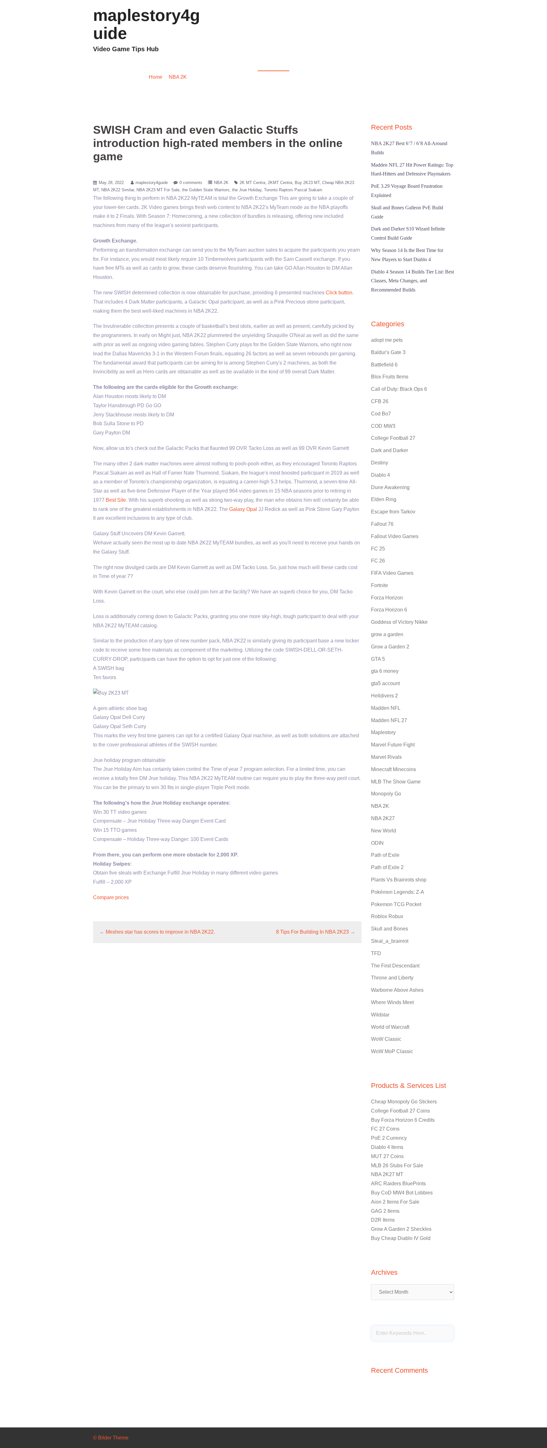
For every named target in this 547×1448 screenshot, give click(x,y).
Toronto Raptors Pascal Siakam (293, 189)
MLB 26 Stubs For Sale (397, 1165)
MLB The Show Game (396, 781)
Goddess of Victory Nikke (399, 622)
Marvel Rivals (386, 757)
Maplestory (383, 732)
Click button (339, 292)
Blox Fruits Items (389, 376)
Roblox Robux (387, 916)
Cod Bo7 (381, 413)
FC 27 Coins (385, 1129)
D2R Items (383, 1220)
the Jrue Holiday (246, 189)
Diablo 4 (325, 33)
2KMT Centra (280, 182)
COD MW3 (439, 33)
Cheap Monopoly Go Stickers (404, 1101)
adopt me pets (387, 340)
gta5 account (385, 683)
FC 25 (378, 548)
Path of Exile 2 (387, 867)
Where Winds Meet (392, 1002)
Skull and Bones (389, 928)
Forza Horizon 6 (389, 609)
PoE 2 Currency (389, 1138)
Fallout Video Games (398, 33)
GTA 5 (378, 659)
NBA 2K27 (383, 818)
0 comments (190, 182)
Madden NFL (355, 33)
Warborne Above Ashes (397, 990)
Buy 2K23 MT (307, 182)
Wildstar (380, 1014)
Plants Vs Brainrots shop (398, 879)
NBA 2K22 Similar (117, 189)
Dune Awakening (390, 487)
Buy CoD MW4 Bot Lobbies (402, 1192)
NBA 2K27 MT (387, 1174)
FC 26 (378, 560)
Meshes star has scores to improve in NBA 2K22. (160, 932)
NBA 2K (178, 77)
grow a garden (387, 634)
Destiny (379, 462)
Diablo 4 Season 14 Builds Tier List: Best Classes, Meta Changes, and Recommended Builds (412, 281)
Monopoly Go (386, 793)
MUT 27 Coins (387, 1156)
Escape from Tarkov (393, 511)
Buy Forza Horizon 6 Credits (403, 1120)
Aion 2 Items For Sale (395, 1202)
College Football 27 (393, 438)
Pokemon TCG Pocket (396, 904)
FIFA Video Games (392, 573)
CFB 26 (379, 401)
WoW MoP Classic (392, 1051)
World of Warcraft (390, 1027)
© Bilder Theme (111, 1437)
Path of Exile (385, 855)
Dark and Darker (389, 450)
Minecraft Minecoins (393, 769)
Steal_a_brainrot (389, 941)
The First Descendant (395, 965)
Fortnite (379, 585)
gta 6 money (385, 671)
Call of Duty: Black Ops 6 (399, 389)
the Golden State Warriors (205, 189)
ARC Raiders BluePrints (398, 1183)
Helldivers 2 (384, 695)
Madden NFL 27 (389, 720)
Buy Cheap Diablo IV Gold (401, 1238)
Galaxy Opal (243, 509)
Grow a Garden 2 (390, 646)
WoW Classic (386, 1039)
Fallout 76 (382, 524)
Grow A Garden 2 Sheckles (401, 1229)
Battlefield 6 (384, 364)
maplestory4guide (146, 24)
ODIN (377, 843)
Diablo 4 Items (387, 1147)
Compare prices (111, 897)
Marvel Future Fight (393, 744)
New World (383, 830)
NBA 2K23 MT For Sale (157, 189)
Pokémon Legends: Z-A (397, 892)
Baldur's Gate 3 (388, 352)
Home (155, 77)
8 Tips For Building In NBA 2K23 (312, 932)
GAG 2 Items (385, 1211)
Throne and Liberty (392, 977)
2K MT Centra (252, 182)
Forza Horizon (387, 597)
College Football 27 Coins (400, 1111)
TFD (376, 953)
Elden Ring (383, 499)
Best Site (116, 500)
